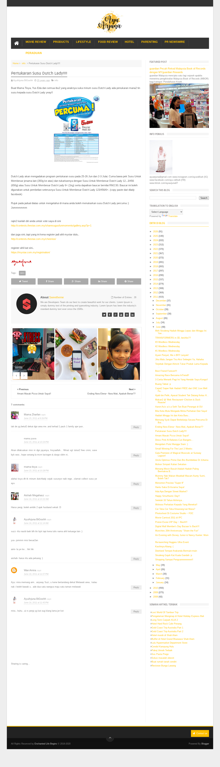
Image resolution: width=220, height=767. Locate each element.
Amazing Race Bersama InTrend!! (172, 375)
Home (16, 63)
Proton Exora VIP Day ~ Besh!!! (171, 522)
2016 (156, 275)
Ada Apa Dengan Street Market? (171, 491)
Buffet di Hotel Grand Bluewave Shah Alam (173, 639)
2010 (156, 588)
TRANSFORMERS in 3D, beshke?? (173, 337)
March (159, 574)
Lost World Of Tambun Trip (165, 612)
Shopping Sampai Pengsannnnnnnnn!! (174, 559)
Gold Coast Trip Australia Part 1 (167, 627)
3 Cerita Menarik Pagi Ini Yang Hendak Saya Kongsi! (181, 379)
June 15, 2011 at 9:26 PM (35, 418)
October (160, 309)
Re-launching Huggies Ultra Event (172, 542)
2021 (156, 253)
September (161, 313)
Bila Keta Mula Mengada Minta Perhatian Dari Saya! (181, 411)
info (23, 63)
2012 (156, 292)
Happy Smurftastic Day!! (167, 496)
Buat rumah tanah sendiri (164, 661)
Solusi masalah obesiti (163, 658)
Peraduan (34, 53)
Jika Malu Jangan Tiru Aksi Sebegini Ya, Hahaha (179, 359)
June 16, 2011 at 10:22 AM (36, 499)
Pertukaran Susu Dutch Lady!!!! (171, 431)
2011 (156, 297)
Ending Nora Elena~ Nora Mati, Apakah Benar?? (179, 427)
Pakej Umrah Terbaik (162, 650)
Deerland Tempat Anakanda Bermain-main (176, 551)
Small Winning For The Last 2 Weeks (173, 448)
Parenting (149, 41)
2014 (156, 283)
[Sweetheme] (104, 315)
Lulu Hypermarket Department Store (169, 642)
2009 (156, 592)
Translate (173, 216)
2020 (156, 257)
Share (51, 281)
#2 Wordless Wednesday (167, 346)
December (161, 300)
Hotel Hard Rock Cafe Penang (167, 623)
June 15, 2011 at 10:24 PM (36, 442)
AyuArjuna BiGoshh (35, 519)
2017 (156, 270)
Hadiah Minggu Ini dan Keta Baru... (172, 415)
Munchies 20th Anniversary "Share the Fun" (177, 530)
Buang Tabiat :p (163, 384)
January (160, 582)
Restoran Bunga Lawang (164, 665)
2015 (156, 279)
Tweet (25, 281)
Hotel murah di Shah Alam (165, 635)
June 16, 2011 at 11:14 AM (36, 523)
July (158, 322)
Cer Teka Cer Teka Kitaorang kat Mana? (175, 509)
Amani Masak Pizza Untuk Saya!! (172, 435)
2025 (156, 236)
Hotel (129, 41)
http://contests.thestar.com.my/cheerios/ (33, 238)
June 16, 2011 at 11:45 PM (36, 602)
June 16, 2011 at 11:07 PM (36, 574)
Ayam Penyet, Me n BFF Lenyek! (172, 355)
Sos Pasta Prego (160, 654)
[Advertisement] (76, 694)
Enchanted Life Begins (46, 743)
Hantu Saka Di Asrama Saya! (169, 487)
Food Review (108, 41)
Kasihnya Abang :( (164, 546)
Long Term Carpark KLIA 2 (165, 620)
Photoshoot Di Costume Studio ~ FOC (174, 513)
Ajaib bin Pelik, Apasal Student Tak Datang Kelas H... (182, 395)
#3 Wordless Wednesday (167, 342)
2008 (156, 596)
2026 (156, 231)
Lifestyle (83, 41)
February (160, 578)
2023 (156, 244)
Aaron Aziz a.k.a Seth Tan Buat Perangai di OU (178, 406)
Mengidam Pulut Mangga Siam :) (171, 444)
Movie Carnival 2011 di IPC (168, 517)
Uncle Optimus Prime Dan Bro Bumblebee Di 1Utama (181, 460)
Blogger (205, 743)
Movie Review (36, 41)
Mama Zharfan (32, 414)
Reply (136, 427)
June (158, 327)
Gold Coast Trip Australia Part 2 (167, 631)
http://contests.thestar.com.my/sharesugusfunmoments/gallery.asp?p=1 (51, 225)
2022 (156, 249)
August (160, 318)
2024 (156, 240)
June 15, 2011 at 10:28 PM (36, 470)
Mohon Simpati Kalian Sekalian (170, 464)
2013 (156, 288)
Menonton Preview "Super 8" (169, 483)
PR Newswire (175, 41)
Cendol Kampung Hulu (163, 646)
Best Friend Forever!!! (166, 371)
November (161, 305)
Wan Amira (30, 570)
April (158, 569)
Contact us (201, 733)
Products (61, 41)
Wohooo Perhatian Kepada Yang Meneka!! (176, 504)
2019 (156, 262)
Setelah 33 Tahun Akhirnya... (169, 500)
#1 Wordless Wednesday (167, 351)
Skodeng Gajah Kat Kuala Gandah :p (173, 555)
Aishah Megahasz (34, 495)
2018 (156, 266)
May (158, 565)
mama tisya (30, 466)
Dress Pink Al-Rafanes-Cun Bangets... (174, 440)
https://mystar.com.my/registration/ (30, 252)
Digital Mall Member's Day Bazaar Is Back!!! (177, 526)
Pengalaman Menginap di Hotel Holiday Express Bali (178, 616)
